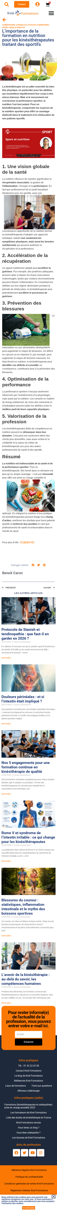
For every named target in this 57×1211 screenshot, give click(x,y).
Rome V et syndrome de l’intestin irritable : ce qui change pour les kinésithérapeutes (28, 837)
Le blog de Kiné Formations (28, 1075)
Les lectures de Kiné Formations (28, 1137)
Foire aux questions (42, 1085)
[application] (28, 143)
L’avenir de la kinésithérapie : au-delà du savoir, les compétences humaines (25, 979)
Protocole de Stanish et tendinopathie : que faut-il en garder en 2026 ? (25, 634)
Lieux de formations (15, 1085)
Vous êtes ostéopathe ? (28, 1132)
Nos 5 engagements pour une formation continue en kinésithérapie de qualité (25, 767)
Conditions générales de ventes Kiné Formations (29, 1183)
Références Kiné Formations (28, 1080)
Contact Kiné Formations (28, 1070)
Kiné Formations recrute (28, 1122)
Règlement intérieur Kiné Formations (29, 1190)
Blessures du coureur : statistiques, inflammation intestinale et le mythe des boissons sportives (23, 907)
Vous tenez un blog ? (28, 1127)
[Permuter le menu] (51, 13)
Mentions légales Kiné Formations (29, 1170)
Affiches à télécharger (28, 1090)
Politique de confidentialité (29, 1176)
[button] (33, 565)
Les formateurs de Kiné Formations (28, 1112)
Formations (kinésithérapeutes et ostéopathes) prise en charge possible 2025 (28, 1106)
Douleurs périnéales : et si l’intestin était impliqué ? (22, 699)
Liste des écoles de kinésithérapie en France (28, 1117)
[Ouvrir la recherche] (7, 4)
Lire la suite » (6, 658)
